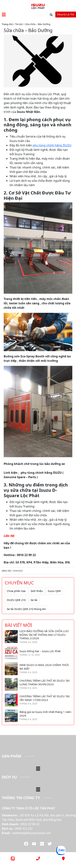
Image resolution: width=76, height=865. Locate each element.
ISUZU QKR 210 (16, 600)
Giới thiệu (37, 591)
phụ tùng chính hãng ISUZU (52, 145)
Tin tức (19, 24)
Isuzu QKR (54, 591)
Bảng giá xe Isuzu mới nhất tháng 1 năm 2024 (45, 713)
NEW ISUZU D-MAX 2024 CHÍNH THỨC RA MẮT (44, 666)
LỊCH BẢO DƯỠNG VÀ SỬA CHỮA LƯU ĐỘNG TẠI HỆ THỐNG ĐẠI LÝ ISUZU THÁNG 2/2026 (44, 634)
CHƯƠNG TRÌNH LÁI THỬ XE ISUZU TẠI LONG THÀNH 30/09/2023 (45, 682)
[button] (38, 768)
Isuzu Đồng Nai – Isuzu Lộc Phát (40, 651)
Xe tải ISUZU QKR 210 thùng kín (26, 609)
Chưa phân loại (16, 591)
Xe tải (34, 600)
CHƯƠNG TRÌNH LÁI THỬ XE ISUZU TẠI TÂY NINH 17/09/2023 (45, 698)
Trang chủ (7, 24)
